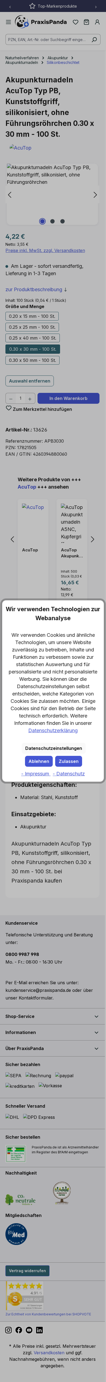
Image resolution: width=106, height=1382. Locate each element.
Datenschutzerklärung (53, 730)
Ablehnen (39, 761)
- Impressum (36, 774)
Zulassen (69, 761)
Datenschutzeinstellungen (53, 748)
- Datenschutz (69, 774)
